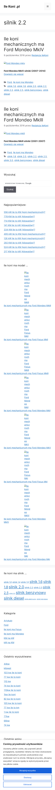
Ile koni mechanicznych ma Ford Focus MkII (26, 339)
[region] (27, 765)
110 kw (7, 681)
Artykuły (8, 620)
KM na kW (9, 638)
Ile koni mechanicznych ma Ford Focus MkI (25, 481)
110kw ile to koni (12, 690)
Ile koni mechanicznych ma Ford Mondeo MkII (27, 410)
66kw (7, 720)
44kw (7, 664)
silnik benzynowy (33, 90)
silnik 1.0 (8, 582)
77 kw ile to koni (12, 677)
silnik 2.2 (41, 86)
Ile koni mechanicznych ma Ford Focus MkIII (26, 373)
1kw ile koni (10, 694)
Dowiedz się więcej (14, 74)
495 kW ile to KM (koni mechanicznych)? (24, 234)
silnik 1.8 (21, 86)
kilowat (7, 668)
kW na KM (9, 642)
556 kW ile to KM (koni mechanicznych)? (24, 212)
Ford (9, 82)
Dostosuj (27, 777)
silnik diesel (39, 160)
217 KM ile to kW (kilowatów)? (19, 251)
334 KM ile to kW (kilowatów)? (19, 229)
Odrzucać (27, 784)
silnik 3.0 (8, 160)
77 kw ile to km (11, 707)
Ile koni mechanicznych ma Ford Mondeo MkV (27, 447)
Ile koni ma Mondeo (23, 82)
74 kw (7, 725)
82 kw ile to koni (12, 699)
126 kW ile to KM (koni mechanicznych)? (24, 238)
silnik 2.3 (8, 90)
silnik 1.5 (25, 582)
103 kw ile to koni (13, 672)
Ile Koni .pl (12, 6)
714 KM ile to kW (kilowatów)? (19, 221)
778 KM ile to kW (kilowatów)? (19, 216)
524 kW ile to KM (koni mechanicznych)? (24, 247)
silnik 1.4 (16, 582)
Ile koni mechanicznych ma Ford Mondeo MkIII (24, 114)
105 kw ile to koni (13, 703)
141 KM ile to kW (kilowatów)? (19, 225)
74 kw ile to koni (12, 685)
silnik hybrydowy (42, 599)
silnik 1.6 (11, 86)
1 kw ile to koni (11, 712)
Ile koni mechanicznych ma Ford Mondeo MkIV (24, 44)
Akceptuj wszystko (27, 770)
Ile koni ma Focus (12, 629)
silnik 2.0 (31, 86)
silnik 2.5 (18, 90)
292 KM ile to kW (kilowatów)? (19, 243)
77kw (6, 716)
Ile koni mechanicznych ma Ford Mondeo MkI (27, 559)
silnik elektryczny (30, 599)
